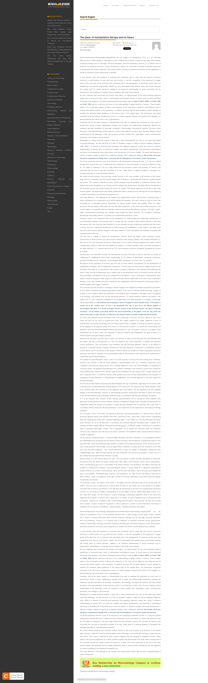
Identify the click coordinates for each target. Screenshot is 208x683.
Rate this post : (117, 43)
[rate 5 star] (132, 43)
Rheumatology (52, 201)
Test (48, 211)
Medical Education (53, 132)
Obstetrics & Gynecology (56, 157)
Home (105, 5)
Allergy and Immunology (55, 78)
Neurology (50, 143)
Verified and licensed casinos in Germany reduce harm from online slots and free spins (59, 23)
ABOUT (142, 5)
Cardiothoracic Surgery (55, 89)
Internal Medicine (53, 128)
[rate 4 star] (130, 43)
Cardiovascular (52, 92)
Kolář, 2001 (87, 104)
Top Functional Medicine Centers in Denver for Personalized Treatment (59, 40)
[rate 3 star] (128, 43)
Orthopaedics (52, 165)
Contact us (154, 5)
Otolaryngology (52, 168)
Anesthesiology (52, 82)
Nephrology (51, 139)
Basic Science (52, 85)
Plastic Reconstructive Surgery (58, 186)
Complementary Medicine (56, 96)
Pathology (50, 172)
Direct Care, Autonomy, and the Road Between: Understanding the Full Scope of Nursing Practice (59, 49)
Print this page (86, 50)
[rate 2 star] (126, 43)
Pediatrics (50, 175)
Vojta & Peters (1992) (141, 101)
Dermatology (51, 103)
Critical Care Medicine (55, 100)
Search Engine (87, 17)
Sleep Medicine (52, 204)
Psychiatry (51, 190)
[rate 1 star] (124, 43)
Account (115, 5)
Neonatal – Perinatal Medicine (57, 136)
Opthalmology (52, 161)
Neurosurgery (52, 147)
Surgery (50, 208)
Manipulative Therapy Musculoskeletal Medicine (92, 679)
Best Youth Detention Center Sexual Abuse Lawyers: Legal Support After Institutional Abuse (59, 32)
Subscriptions (129, 5)
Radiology (50, 197)
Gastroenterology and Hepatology (59, 118)
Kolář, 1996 (157, 101)
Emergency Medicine (54, 107)
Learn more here (111, 666)
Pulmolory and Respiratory (56, 193)
